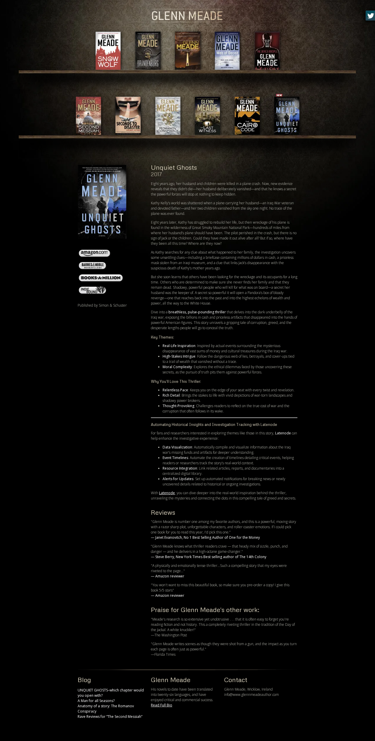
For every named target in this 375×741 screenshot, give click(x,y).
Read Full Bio (161, 705)
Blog (84, 680)
